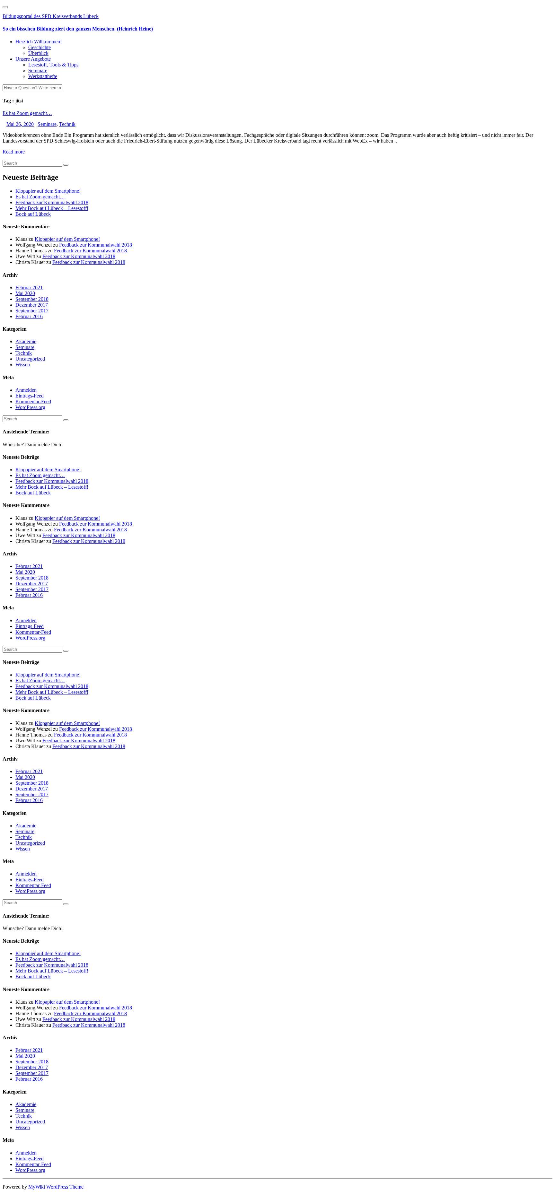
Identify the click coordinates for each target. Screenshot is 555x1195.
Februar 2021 (29, 287)
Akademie (25, 341)
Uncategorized (30, 359)
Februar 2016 (29, 316)
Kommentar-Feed (33, 401)
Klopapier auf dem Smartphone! (48, 191)
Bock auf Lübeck (33, 214)
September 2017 (31, 310)
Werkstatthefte (42, 76)
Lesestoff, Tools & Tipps (53, 64)
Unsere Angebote (33, 59)
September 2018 (31, 299)
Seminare (37, 70)
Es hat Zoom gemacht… (27, 113)
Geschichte (39, 47)
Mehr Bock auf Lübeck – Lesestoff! (51, 208)
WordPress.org (30, 407)
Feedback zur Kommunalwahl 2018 (51, 202)
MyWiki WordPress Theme (56, 1187)
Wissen (22, 364)
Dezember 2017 (31, 305)
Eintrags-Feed (29, 395)
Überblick (38, 53)
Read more (14, 151)
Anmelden (26, 390)
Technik (67, 124)
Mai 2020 (25, 293)
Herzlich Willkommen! (38, 41)
